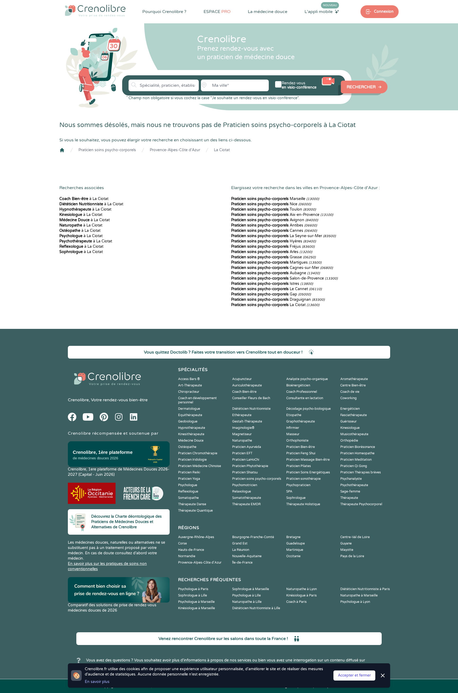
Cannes (274, 230)
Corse (182, 543)
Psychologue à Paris (193, 589)
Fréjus (273, 246)
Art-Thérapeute (190, 385)
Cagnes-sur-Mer (282, 267)
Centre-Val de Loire (355, 537)
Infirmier (292, 428)
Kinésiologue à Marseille (196, 608)
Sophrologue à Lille (192, 595)
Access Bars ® (189, 379)
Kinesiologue (350, 428)
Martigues (276, 262)
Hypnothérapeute (191, 428)
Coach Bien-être (244, 392)
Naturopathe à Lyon (301, 589)
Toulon (273, 209)
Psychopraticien (298, 485)
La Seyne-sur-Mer (283, 236)
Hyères (273, 241)
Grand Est (240, 543)
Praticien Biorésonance (357, 447)
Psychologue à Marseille (196, 602)
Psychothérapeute (354, 485)
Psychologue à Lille (246, 595)
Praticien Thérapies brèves (360, 472)
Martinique (294, 550)
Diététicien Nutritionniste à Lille (256, 608)
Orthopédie (349, 440)
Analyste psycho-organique (307, 379)
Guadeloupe (295, 543)
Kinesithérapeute (191, 434)
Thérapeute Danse (192, 504)
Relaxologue (241, 491)
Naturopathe (242, 440)
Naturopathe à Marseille (359, 595)
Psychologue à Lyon (355, 602)
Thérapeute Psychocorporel (361, 504)
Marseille (275, 199)
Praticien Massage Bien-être (308, 459)
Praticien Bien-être (300, 447)
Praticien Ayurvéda (246, 447)
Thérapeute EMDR (246, 504)
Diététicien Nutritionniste (251, 409)
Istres (272, 283)
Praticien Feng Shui (300, 453)
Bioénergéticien (298, 385)
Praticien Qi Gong (353, 466)
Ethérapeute (242, 415)
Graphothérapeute (300, 421)
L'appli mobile (321, 11)
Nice (271, 204)
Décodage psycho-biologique (308, 409)
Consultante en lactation (304, 398)
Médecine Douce (191, 440)
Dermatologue (189, 409)
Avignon (274, 220)
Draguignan (278, 299)
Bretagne (293, 537)
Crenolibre (78, 400)
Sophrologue (296, 498)
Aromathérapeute (354, 379)
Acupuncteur (242, 379)
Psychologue (187, 485)
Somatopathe (188, 498)
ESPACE (217, 11)
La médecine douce (267, 11)
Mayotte (346, 550)
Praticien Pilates (298, 466)
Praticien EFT (242, 453)
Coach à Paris (296, 602)
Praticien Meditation (356, 459)
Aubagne (275, 273)
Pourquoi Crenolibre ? (164, 11)
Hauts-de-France (191, 550)
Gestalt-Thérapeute (247, 421)
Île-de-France (242, 562)
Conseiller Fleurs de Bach (251, 398)
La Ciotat (222, 150)
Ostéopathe (187, 447)
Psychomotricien (244, 485)
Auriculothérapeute (247, 385)
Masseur (293, 434)
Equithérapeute (190, 415)
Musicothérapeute (354, 434)
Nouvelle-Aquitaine (247, 556)
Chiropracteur (188, 392)
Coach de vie (349, 392)
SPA (289, 491)
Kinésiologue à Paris (301, 595)
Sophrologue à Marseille (250, 589)
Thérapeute (349, 498)
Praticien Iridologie (192, 459)
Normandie (186, 556)
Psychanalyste (351, 479)
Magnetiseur (242, 434)
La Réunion (240, 550)
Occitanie (293, 556)
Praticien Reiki (189, 472)
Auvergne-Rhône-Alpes (196, 537)
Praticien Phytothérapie (250, 466)
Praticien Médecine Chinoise (199, 466)
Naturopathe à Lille (247, 602)
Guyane (346, 543)
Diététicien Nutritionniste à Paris (365, 589)
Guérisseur (348, 421)
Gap (271, 294)
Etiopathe (293, 415)
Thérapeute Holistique (303, 504)
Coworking (348, 398)
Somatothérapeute (246, 498)
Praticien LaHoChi (245, 459)
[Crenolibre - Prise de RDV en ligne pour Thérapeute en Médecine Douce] (95, 10)
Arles (271, 252)
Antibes (274, 225)
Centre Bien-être (353, 385)
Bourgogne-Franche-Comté (253, 537)
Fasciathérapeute (353, 415)
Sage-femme (350, 491)
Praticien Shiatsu (245, 472)
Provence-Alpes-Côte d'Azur (175, 150)
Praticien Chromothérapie (197, 453)
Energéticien (350, 409)
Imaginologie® (243, 428)
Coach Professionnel (301, 392)
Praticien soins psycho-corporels (107, 150)
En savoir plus (97, 681)
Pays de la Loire (352, 556)
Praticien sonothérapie (303, 479)
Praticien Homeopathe (357, 453)
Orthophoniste (297, 440)
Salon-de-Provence (284, 278)
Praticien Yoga (189, 479)
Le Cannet (276, 289)
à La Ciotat (83, 199)
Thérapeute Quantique (195, 510)
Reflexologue (188, 491)
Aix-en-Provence (282, 214)
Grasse (273, 257)
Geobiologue (187, 421)
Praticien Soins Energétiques (308, 472)
